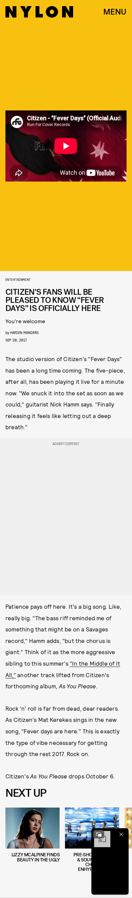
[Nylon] (39, 12)
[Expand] (98, 834)
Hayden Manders (24, 332)
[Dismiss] (121, 834)
